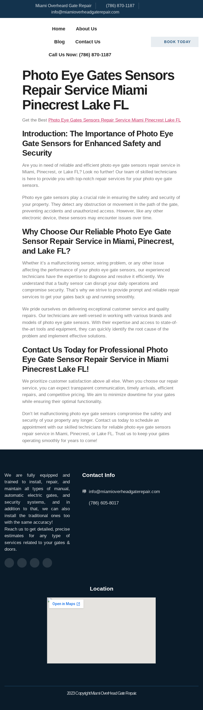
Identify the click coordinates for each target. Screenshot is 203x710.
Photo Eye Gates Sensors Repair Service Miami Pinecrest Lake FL (114, 120)
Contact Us (87, 41)
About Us (86, 28)
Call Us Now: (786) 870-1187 (80, 54)
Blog (59, 41)
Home (58, 28)
